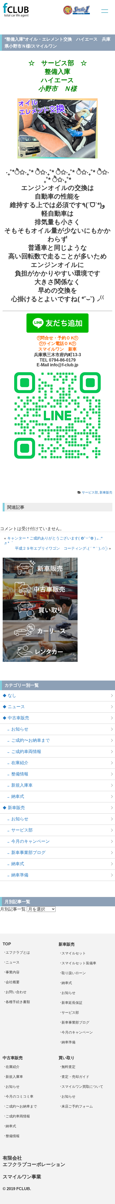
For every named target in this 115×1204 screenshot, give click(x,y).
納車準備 (19, 875)
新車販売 (105, 492)
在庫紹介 (19, 762)
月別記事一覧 (13, 909)
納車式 (17, 796)
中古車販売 (18, 718)
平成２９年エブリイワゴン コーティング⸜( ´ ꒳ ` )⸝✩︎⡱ (61, 548)
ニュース (16, 706)
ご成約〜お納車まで (30, 740)
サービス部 (90, 492)
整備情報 (19, 774)
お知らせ (19, 729)
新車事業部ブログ (28, 852)
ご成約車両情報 (26, 751)
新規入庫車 (22, 785)
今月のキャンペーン (30, 841)
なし (12, 695)
